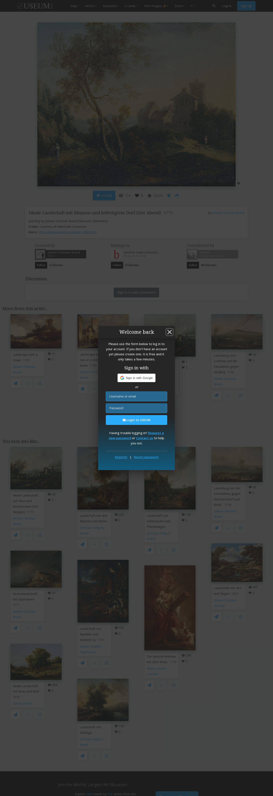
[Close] (169, 332)
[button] (137, 378)
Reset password (146, 457)
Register (121, 457)
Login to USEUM (138, 420)
